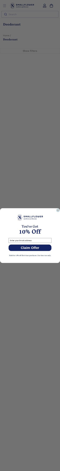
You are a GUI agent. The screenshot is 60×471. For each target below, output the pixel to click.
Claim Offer (30, 248)
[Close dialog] (58, 210)
